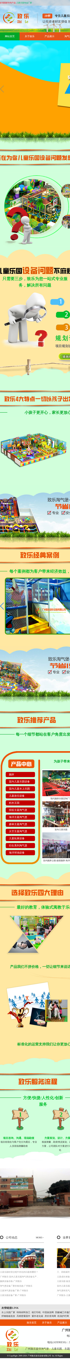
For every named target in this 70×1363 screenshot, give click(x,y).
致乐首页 (31, 1322)
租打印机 (36, 1312)
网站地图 (64, 1360)
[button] (2, 89)
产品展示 (49, 36)
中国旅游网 (48, 1312)
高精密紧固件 (23, 1316)
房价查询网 (50, 1316)
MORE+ (40, 1237)
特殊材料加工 (23, 1312)
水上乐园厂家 (8, 1312)
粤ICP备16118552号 (51, 1360)
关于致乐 (30, 36)
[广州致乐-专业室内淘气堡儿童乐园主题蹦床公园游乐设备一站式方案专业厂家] (17, 22)
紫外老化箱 (37, 1316)
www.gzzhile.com (27, 1360)
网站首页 (10, 36)
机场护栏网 (63, 1316)
